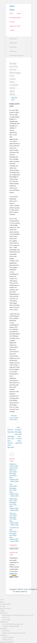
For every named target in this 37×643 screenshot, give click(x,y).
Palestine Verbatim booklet (10, 626)
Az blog (11, 22)
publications (13, 43)
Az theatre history (15, 17)
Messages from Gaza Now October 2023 (13, 417)
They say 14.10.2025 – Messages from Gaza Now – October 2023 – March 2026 (13, 519)
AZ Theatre (24, 589)
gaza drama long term (16, 55)
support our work (14, 26)
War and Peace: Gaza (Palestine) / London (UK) (17, 615)
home (11, 13)
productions (13, 38)
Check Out (5, 617)
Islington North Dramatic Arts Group (13, 633)
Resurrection (6, 619)
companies (13, 51)
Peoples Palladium (8, 637)
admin (13, 100)
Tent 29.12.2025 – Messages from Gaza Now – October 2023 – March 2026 (13, 490)
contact (11, 30)
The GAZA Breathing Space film (12, 624)
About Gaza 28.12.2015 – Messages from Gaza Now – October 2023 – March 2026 (13, 504)
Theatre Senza (7, 639)
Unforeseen (6, 631)
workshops (13, 47)
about (19, 13)
